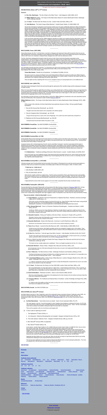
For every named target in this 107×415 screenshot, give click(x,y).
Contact (23, 388)
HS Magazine (72, 374)
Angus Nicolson (60, 374)
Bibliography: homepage (53, 407)
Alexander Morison (38, 374)
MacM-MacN (48, 361)
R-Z (72, 361)
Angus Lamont (30, 371)
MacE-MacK (74, 359)
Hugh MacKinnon (62, 371)
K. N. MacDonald (40, 371)
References (24, 383)
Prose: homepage (53, 405)
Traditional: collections (27, 368)
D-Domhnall (28, 359)
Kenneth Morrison (49, 374)
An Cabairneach (32, 370)
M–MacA (53, 359)
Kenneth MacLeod (32, 373)
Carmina (43, 370)
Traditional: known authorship (28, 358)
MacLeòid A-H (31, 361)
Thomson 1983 (78, 67)
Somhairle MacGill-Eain (26, 380)
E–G (44, 359)
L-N (33, 365)
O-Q (68, 361)
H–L (48, 359)
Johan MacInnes (51, 371)
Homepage (23, 349)
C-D (25, 365)
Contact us (23, 389)
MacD (67, 359)
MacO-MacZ (57, 361)
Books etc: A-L (24, 385)
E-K (29, 365)
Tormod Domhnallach (66, 370)
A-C (22, 359)
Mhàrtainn (26, 374)
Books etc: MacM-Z (49, 385)
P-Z (39, 365)
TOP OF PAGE (24, 344)
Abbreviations (24, 355)
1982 (58, 297)
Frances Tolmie (32, 376)
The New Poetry (39, 380)
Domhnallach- (37, 359)
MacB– (61, 359)
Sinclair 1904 (51, 295)
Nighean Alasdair (53, 373)
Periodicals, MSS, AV (60, 385)
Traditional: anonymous (27, 364)
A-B (22, 365)
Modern (23, 379)
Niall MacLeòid (42, 373)
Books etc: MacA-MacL (36, 385)
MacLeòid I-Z (40, 361)
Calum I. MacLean (73, 371)
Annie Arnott (24, 370)
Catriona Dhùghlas (54, 370)
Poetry (22, 352)
